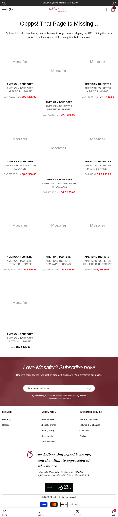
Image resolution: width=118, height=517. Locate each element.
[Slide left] (4, 3)
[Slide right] (114, 3)
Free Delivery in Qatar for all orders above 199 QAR (59, 3)
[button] (11, 9)
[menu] (4, 9)
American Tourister (20, 84)
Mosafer (54, 497)
